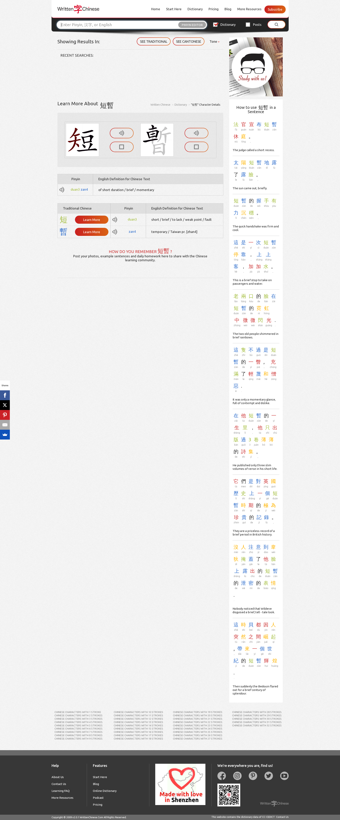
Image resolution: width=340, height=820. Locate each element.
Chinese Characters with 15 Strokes (138, 728)
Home (155, 9)
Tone (214, 41)
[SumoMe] (5, 435)
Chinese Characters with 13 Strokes (138, 722)
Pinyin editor (192, 25)
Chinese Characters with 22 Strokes (197, 722)
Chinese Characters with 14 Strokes (138, 725)
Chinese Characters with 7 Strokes (79, 731)
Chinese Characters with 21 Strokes (197, 718)
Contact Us (59, 784)
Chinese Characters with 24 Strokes (197, 728)
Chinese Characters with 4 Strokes (79, 722)
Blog (228, 9)
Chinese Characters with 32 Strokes (257, 725)
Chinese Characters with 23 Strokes (197, 725)
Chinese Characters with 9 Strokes (79, 738)
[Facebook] (5, 395)
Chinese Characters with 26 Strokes (197, 735)
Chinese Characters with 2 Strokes (79, 715)
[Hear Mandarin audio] (122, 133)
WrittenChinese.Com (91, 817)
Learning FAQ (61, 790)
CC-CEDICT (268, 816)
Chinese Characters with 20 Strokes (197, 715)
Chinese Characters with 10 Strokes (138, 712)
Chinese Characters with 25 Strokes (197, 731)
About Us (58, 777)
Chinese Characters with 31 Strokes (257, 722)
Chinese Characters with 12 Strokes (138, 718)
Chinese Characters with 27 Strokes (197, 738)
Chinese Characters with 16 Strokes (138, 731)
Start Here (174, 9)
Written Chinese (160, 104)
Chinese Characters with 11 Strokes (138, 715)
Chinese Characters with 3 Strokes (79, 718)
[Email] (5, 425)
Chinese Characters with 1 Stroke (78, 712)
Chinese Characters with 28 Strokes (257, 712)
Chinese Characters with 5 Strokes (79, 725)
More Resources (249, 9)
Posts (257, 24)
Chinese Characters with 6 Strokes (79, 728)
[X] (5, 405)
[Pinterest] (5, 415)
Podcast (98, 797)
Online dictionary (104, 790)
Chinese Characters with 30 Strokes (257, 718)
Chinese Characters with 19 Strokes (197, 712)
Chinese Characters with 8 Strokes (79, 735)
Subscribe (275, 9)
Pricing (214, 9)
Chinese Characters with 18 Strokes (138, 738)
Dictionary (195, 9)
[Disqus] (140, 327)
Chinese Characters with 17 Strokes (138, 735)
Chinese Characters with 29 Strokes (257, 715)
